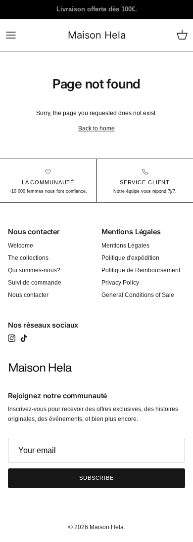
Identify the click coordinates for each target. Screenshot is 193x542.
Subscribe (96, 478)
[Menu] (11, 35)
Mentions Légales (125, 245)
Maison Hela (107, 527)
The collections (28, 257)
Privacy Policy (120, 282)
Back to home (96, 128)
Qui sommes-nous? (34, 270)
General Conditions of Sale (137, 295)
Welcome (20, 245)
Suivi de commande (34, 282)
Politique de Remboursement (140, 270)
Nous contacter (28, 295)
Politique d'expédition (130, 257)
